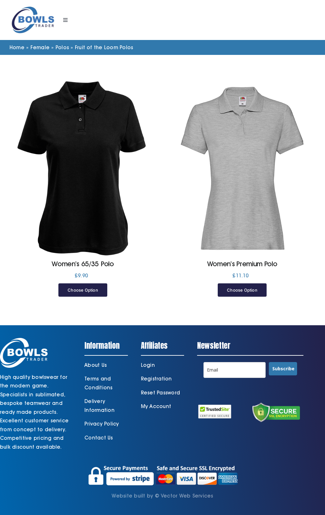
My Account (156, 406)
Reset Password (160, 393)
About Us (95, 365)
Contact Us (98, 438)
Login (148, 365)
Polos (62, 47)
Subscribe (283, 369)
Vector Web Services (187, 496)
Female (40, 47)
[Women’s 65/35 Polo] (83, 168)
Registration (156, 379)
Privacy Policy (101, 424)
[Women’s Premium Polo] (242, 168)
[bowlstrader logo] (33, 6)
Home (17, 47)
